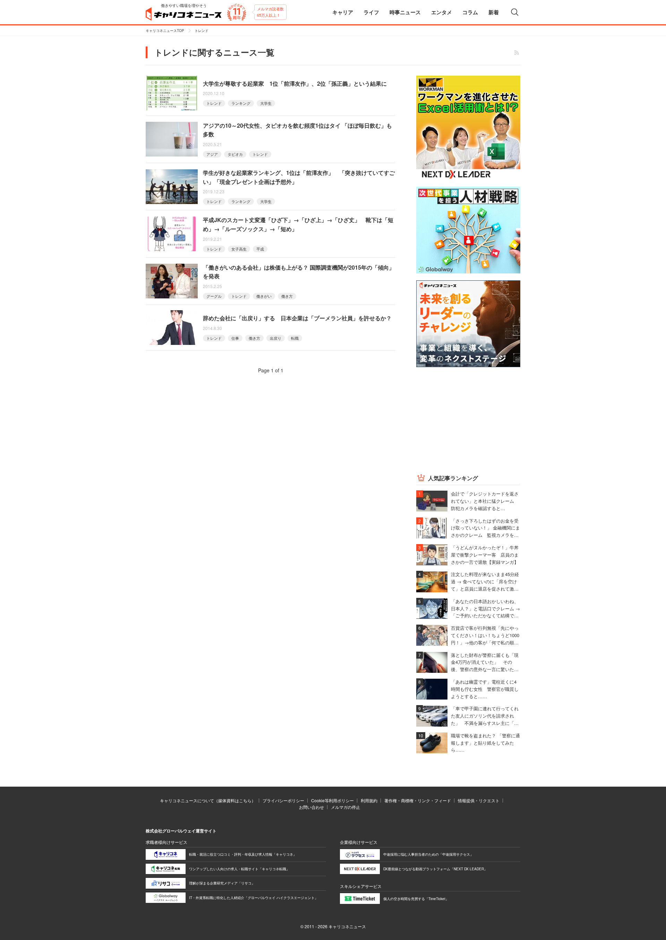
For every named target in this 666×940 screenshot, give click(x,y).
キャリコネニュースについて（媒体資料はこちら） (208, 800)
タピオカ (235, 154)
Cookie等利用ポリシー (332, 800)
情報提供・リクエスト (479, 800)
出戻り (275, 338)
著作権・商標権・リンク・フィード (417, 800)
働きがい (264, 296)
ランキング (240, 103)
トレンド (214, 103)
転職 (295, 338)
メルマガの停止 (345, 807)
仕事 (235, 338)
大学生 (266, 103)
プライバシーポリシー (283, 800)
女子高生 (239, 249)
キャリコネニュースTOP (165, 30)
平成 (260, 249)
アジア (212, 154)
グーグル (214, 296)
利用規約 (369, 800)
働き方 (287, 296)
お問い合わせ (311, 807)
